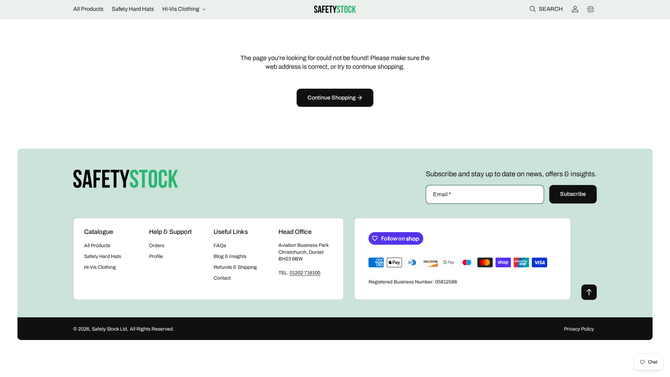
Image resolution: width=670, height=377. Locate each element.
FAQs (220, 245)
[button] (183, 9)
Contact (222, 278)
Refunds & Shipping (235, 267)
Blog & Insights (230, 256)
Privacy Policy (579, 329)
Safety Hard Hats (102, 256)
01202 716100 (305, 272)
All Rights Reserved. (152, 329)
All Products (97, 245)
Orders (156, 245)
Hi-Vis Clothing (100, 267)
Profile (156, 256)
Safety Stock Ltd (109, 329)
